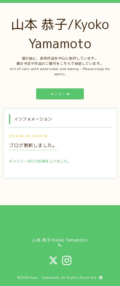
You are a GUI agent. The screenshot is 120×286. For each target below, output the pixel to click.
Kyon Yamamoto (44, 277)
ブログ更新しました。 (33, 145)
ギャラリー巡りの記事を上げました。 (40, 161)
